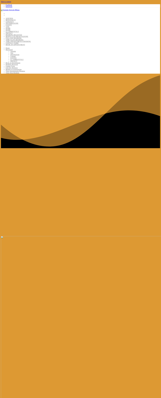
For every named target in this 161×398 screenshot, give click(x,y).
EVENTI (9, 25)
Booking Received (14, 35)
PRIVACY (9, 33)
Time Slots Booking (14, 40)
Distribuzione (12, 23)
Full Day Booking (14, 38)
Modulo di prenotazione (17, 36)
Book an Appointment (15, 45)
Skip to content (6, 2)
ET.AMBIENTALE (12, 31)
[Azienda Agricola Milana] (10, 10)
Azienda (9, 18)
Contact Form (12, 43)
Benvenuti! (11, 20)
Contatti (10, 22)
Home (8, 28)
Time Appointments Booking (18, 41)
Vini (7, 27)
